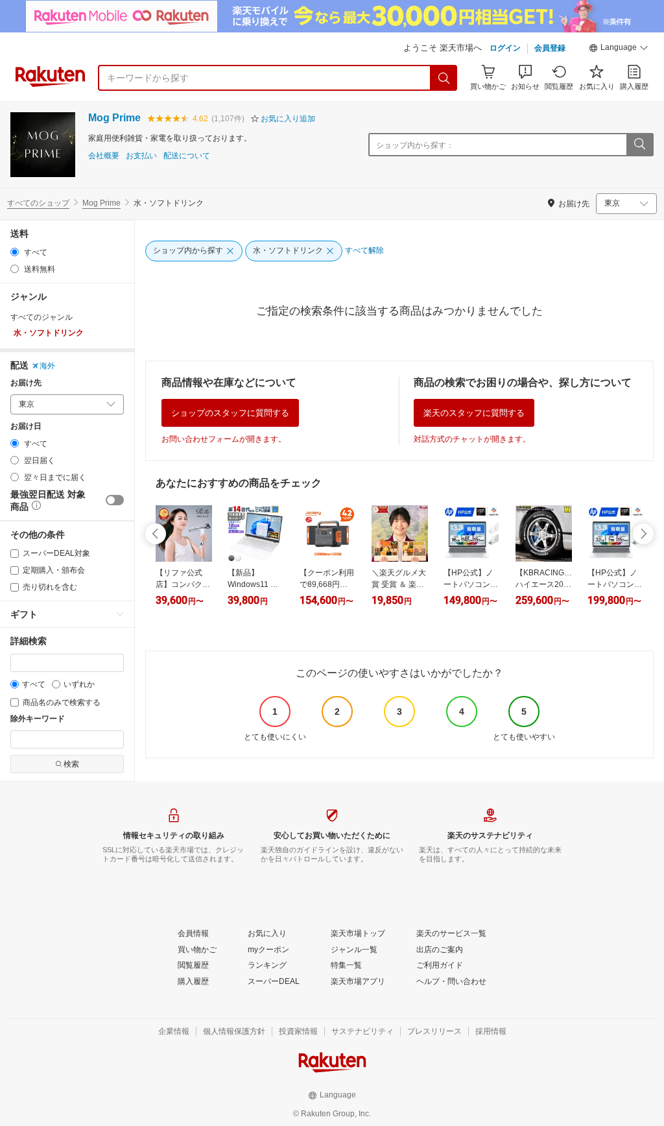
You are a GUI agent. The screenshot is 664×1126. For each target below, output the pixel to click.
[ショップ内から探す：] (639, 144)
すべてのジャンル (41, 317)
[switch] (115, 500)
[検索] (444, 78)
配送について (186, 156)
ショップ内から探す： (415, 145)
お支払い (141, 156)
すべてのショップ (38, 203)
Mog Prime (114, 117)
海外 (47, 365)
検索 (71, 764)
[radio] (14, 252)
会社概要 (103, 156)
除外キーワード (37, 719)
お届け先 (26, 383)
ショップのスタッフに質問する (230, 413)
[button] (618, 49)
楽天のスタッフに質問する (474, 413)
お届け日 (26, 426)
